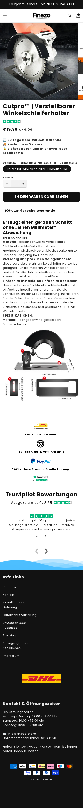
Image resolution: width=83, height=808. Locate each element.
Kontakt (8, 595)
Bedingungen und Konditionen (16, 645)
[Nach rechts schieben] (79, 61)
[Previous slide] (37, 551)
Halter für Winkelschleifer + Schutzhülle (37, 169)
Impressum (11, 656)
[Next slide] (46, 551)
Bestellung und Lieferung (14, 605)
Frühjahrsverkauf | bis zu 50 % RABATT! (41, 4)
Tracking (9, 635)
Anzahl (8, 177)
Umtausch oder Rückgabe (14, 625)
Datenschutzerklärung (19, 615)
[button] (5, 15)
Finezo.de (46, 779)
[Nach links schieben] (3, 61)
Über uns (9, 587)
